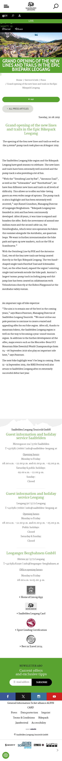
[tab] (56, 6)
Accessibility (39, 723)
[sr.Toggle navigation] (6, 6)
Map (32, 99)
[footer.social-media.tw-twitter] (23, 696)
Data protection (29, 713)
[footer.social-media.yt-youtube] (54, 696)
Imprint (45, 713)
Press (14, 713)
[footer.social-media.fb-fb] (7, 696)
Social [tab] (7, 29)
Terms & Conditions (24, 718)
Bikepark (43, 718)
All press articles (18, 108)
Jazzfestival (21, 723)
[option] (31, 746)
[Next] (57, 750)
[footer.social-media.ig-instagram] (38, 696)
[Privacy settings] (5, 755)
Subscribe (41, 682)
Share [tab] (20, 29)
